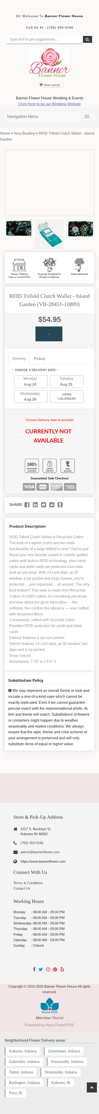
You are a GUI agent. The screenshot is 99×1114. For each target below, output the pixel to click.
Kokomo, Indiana (23, 1051)
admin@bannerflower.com (40, 852)
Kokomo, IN (60, 1083)
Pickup (39, 359)
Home (5, 133)
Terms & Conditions (28, 883)
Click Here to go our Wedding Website (49, 104)
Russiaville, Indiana (67, 1062)
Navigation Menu (22, 116)
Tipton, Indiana (21, 1072)
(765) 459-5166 (60, 27)
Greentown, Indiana (64, 1051)
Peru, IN (15, 1093)
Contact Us (21, 888)
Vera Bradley (24, 133)
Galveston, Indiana (24, 1062)
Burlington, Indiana (24, 1083)
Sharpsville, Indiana (61, 1072)
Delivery (19, 359)
